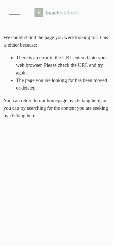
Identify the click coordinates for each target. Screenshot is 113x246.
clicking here (87, 100)
